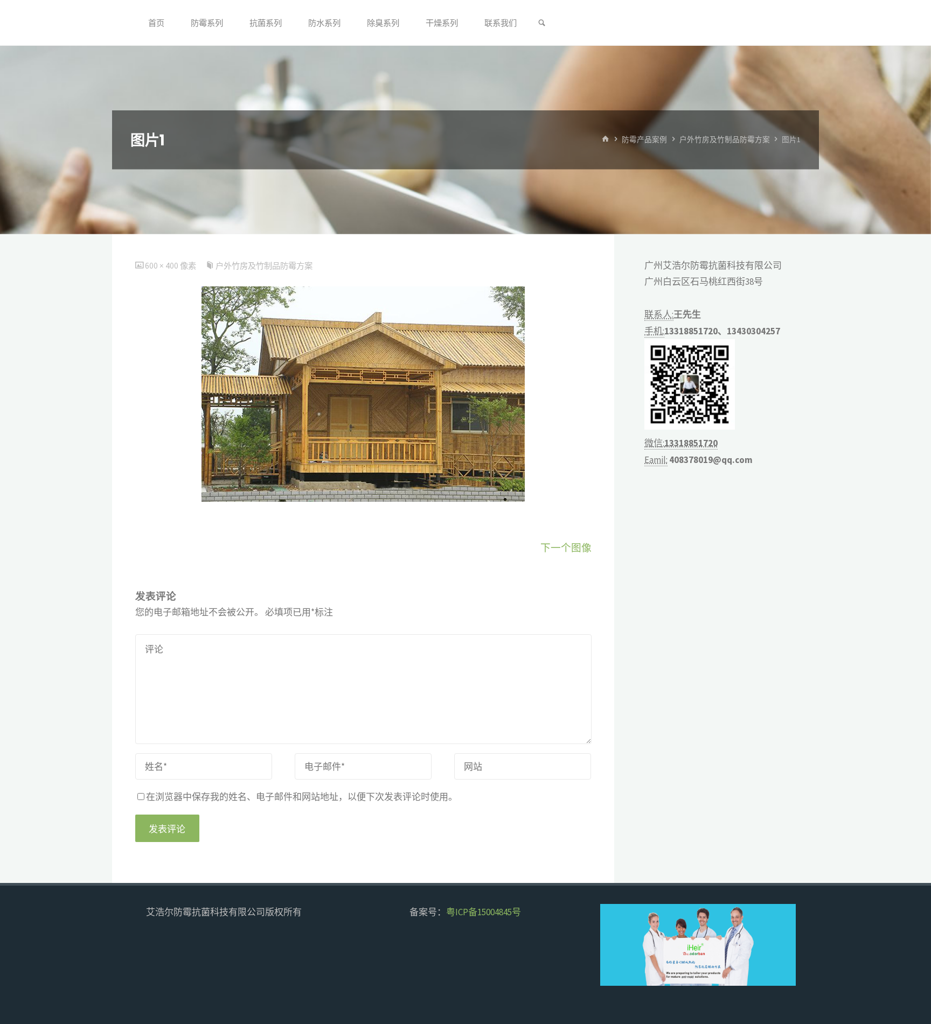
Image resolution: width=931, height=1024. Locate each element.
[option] (725, 945)
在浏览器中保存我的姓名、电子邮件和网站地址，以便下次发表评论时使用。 (301, 797)
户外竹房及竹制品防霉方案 (724, 139)
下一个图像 (566, 548)
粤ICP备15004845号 (483, 912)
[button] (617, 944)
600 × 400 (162, 266)
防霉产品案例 (644, 139)
